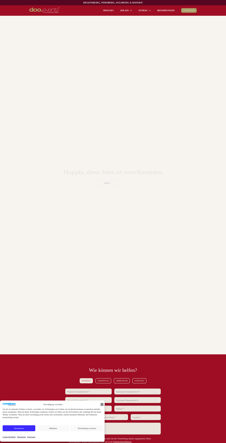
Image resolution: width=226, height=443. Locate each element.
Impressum (31, 437)
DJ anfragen (189, 10)
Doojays (108, 10)
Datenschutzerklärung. (122, 442)
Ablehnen (53, 428)
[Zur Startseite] (44, 10)
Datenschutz (21, 437)
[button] (102, 404)
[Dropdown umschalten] (131, 10)
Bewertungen (166, 10)
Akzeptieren (19, 428)
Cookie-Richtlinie (9, 437)
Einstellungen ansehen (87, 428)
